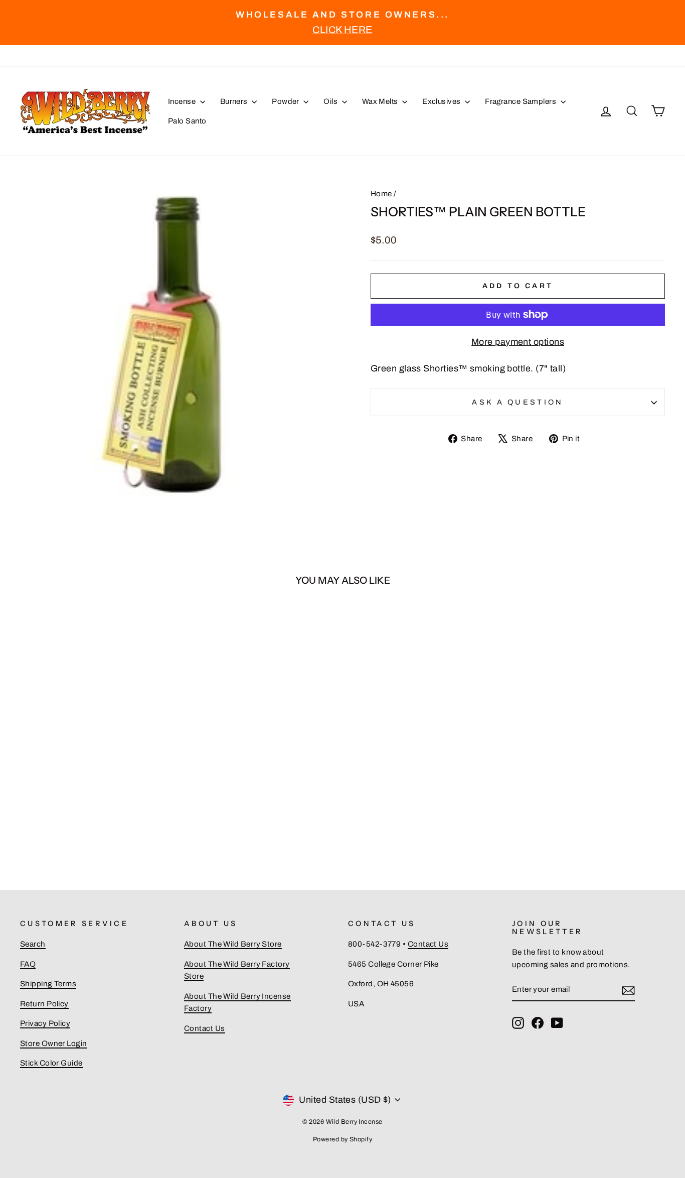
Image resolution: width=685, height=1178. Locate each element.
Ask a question (517, 402)
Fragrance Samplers (521, 101)
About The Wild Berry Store (233, 944)
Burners (235, 101)
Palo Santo (187, 121)
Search (33, 944)
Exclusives (442, 101)
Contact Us (204, 1028)
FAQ (28, 964)
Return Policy (44, 1004)
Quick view (97, 751)
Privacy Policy (45, 1023)
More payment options (517, 342)
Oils (331, 101)
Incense (183, 101)
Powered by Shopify (342, 1139)
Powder (286, 101)
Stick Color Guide (51, 1063)
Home (381, 194)
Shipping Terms (48, 984)
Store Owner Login (53, 1043)
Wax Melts (381, 101)
